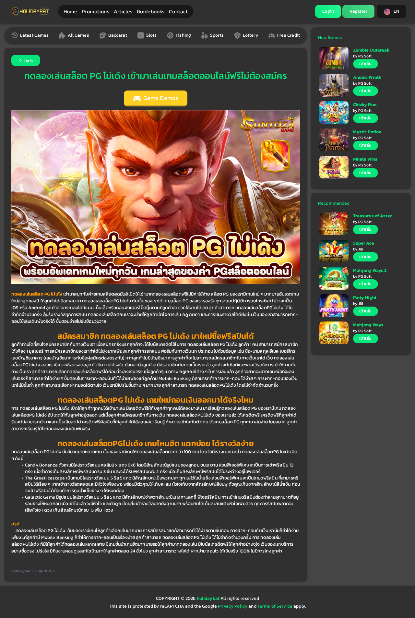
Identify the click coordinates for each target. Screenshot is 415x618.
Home (70, 11)
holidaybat (209, 598)
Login (328, 11)
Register (358, 11)
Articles (123, 11)
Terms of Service (274, 606)
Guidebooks (150, 11)
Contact (178, 11)
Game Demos (160, 98)
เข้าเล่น (365, 63)
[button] (391, 11)
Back (28, 61)
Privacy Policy (232, 606)
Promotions (95, 11)
